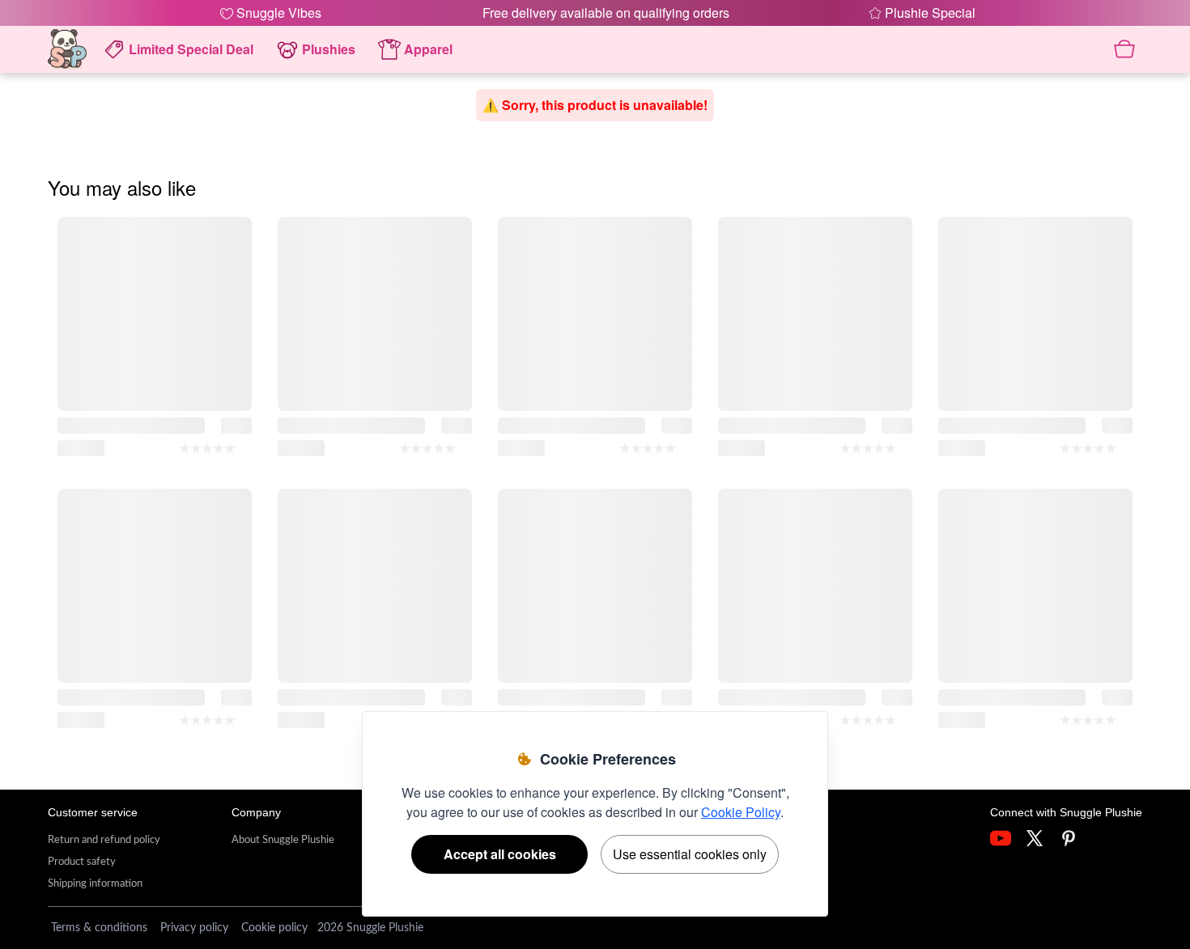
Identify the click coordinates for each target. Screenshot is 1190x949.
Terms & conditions (99, 928)
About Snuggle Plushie (283, 840)
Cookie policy (274, 928)
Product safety (82, 862)
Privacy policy (194, 928)
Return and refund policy (104, 840)
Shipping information (95, 884)
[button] (922, 13)
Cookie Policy (740, 812)
